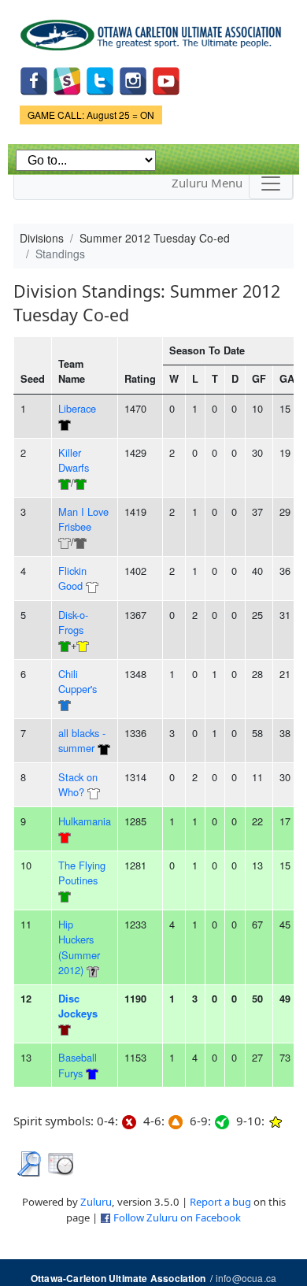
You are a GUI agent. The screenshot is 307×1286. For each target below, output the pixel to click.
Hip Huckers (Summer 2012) (79, 947)
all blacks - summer (81, 740)
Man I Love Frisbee (83, 519)
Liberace (77, 408)
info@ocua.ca (246, 1277)
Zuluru (96, 1202)
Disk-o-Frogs (73, 622)
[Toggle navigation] (271, 183)
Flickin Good (72, 578)
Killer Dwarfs (73, 460)
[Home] (153, 29)
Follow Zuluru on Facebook (177, 1217)
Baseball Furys (77, 1065)
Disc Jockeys (78, 1006)
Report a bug (220, 1202)
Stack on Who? (78, 784)
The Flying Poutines (81, 873)
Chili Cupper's (77, 681)
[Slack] (67, 79)
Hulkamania (84, 820)
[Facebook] (34, 79)
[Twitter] (100, 79)
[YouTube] (166, 79)
